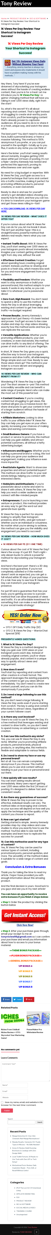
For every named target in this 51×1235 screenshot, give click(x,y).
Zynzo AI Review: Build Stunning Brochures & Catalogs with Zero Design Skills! (24, 1150)
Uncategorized (21, 1214)
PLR (17, 1197)
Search (10, 1119)
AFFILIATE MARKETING (25, 1194)
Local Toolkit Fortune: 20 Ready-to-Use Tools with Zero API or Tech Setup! (25, 1159)
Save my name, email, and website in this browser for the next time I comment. (22, 1103)
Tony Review (16, 3)
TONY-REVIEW (26, 1232)
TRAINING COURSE (24, 1211)
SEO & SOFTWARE (23, 1204)
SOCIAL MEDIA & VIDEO (25, 1208)
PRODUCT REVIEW (23, 1201)
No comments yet (10, 1049)
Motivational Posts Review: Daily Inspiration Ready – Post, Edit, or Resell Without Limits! (24, 1167)
